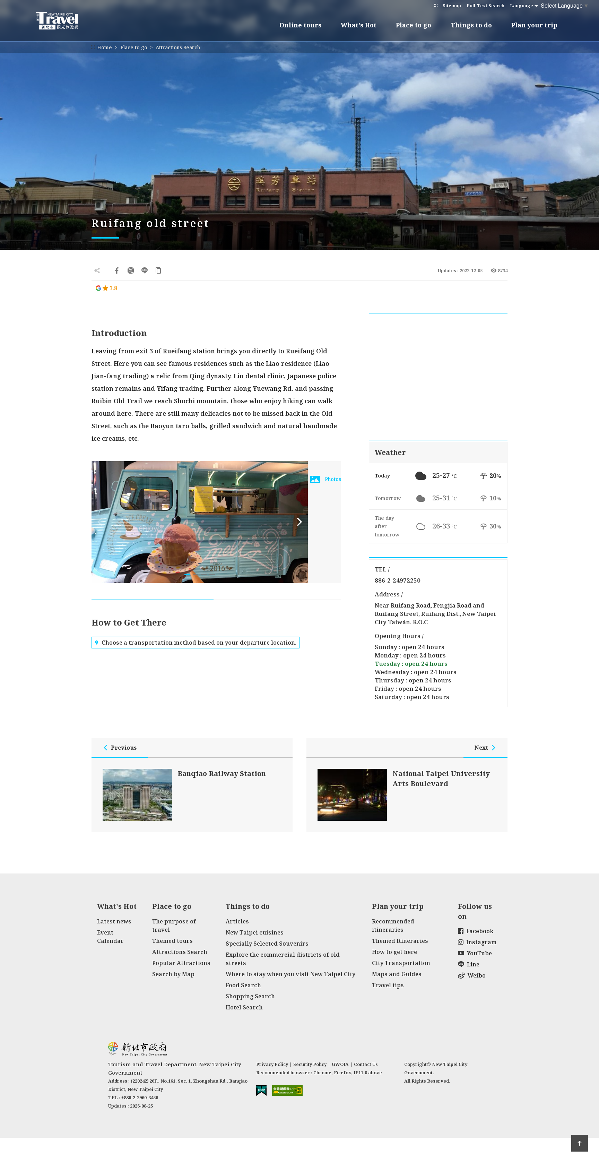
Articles (237, 921)
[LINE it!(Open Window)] (144, 270)
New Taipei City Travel (64, 20)
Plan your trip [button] (534, 25)
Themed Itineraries (400, 941)
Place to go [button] (413, 25)
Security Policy (310, 1064)
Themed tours (172, 941)
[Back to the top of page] (579, 1143)
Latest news (114, 921)
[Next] (299, 522)
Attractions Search (178, 47)
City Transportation (401, 963)
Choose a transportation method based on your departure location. (199, 642)
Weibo (477, 975)
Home (104, 47)
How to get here (394, 952)
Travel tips (388, 985)
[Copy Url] (158, 270)
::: (436, 5)
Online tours (300, 25)
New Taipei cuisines (255, 932)
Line (473, 964)
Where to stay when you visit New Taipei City (290, 974)
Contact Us (366, 1064)
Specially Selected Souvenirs (267, 943)
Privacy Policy (272, 1064)
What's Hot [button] (358, 25)
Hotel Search (244, 1007)
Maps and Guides (397, 974)
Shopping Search (250, 996)
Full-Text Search (485, 5)
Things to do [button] (471, 25)
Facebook (479, 931)
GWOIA (340, 1064)
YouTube (479, 953)
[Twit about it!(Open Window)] (131, 270)
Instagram (481, 942)
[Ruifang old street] (200, 522)
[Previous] (100, 522)
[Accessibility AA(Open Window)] (287, 1090)
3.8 (113, 288)
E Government (261, 1090)
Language (521, 5)
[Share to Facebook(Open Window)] (117, 270)
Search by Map (173, 974)
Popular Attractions (181, 963)
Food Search (243, 985)
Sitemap (452, 5)
